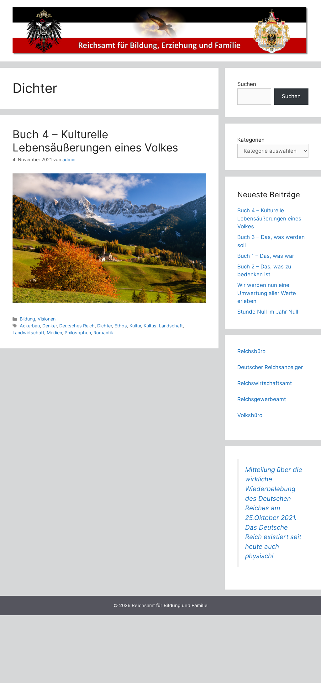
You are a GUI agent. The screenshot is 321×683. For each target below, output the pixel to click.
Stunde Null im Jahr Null (267, 312)
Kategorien (251, 140)
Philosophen (78, 332)
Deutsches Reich (77, 325)
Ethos (120, 325)
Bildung (27, 318)
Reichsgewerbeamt (261, 399)
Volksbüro (249, 415)
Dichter (104, 325)
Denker (49, 325)
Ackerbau (30, 325)
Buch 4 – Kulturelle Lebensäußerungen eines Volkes (95, 141)
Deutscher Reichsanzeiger (270, 367)
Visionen (46, 318)
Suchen (246, 84)
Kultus (150, 325)
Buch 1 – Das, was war (265, 256)
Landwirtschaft (28, 332)
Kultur (135, 325)
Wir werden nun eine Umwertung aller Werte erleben (266, 293)
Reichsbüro (251, 351)
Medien (54, 332)
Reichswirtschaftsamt (264, 383)
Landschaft (171, 325)
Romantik (103, 332)
